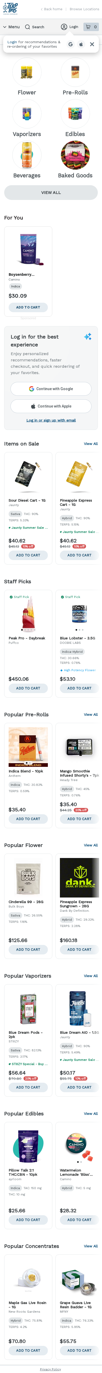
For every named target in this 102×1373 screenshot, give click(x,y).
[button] (51, 44)
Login (73, 27)
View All (51, 192)
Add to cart (28, 555)
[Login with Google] (70, 44)
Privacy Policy (50, 1369)
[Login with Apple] (81, 44)
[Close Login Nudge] (92, 44)
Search (38, 27)
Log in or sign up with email (51, 420)
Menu (14, 26)
